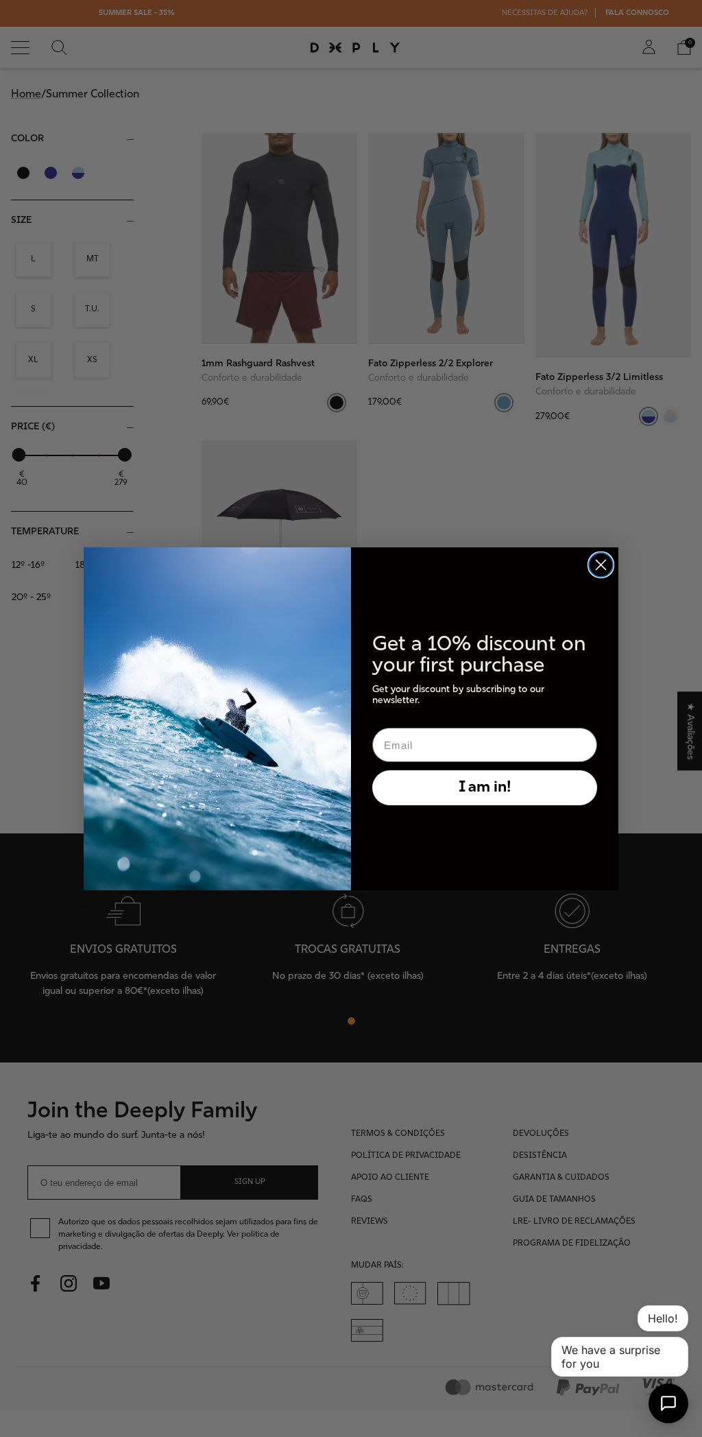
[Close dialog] (601, 565)
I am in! (485, 788)
